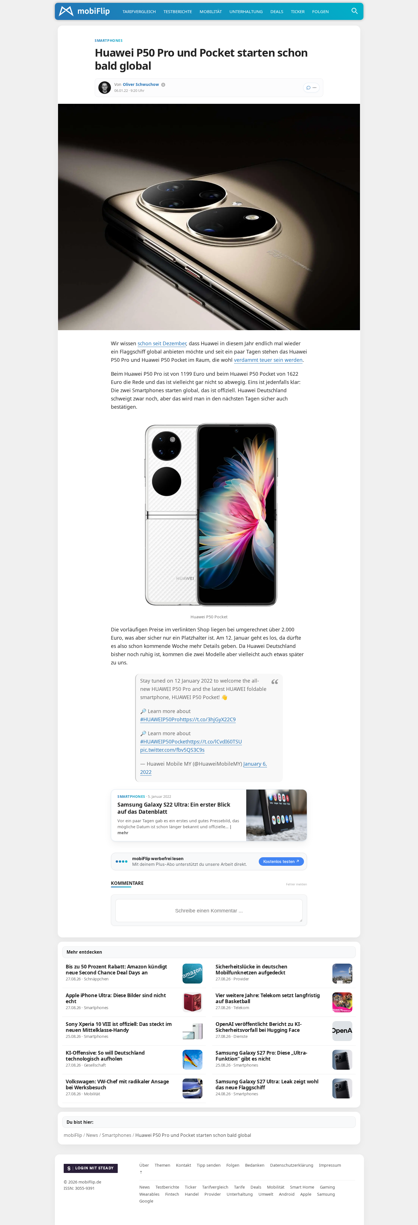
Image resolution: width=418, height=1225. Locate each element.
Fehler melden (296, 884)
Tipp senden (209, 1165)
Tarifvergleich (139, 11)
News (144, 1187)
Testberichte (178, 11)
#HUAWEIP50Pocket (163, 741)
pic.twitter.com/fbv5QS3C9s (172, 749)
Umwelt (265, 1194)
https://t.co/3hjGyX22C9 (208, 719)
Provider (212, 1194)
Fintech (172, 1194)
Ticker (298, 11)
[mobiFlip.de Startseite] (86, 11)
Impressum (330, 1165)
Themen (162, 1165)
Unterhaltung (246, 11)
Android (287, 1194)
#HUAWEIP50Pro (160, 719)
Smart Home (302, 1187)
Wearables (149, 1194)
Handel (192, 1194)
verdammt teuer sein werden (268, 359)
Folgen (320, 11)
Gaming (327, 1187)
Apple (305, 1194)
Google (146, 1201)
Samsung (326, 1194)
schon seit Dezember (162, 343)
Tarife (239, 1187)
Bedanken (254, 1165)
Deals (276, 11)
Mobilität (211, 11)
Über (144, 1165)
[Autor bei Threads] (163, 85)
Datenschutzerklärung (291, 1165)
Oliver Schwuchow (141, 84)
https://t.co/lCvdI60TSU (214, 741)
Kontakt (183, 1165)
